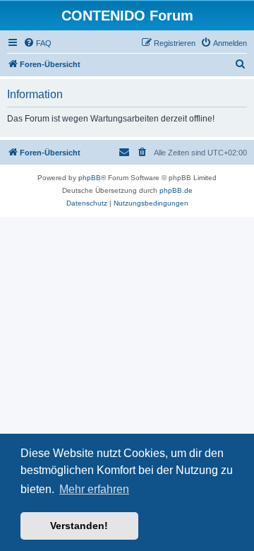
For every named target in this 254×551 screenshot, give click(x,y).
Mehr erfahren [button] (94, 489)
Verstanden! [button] (79, 525)
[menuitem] (37, 43)
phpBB (89, 178)
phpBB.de (176, 190)
